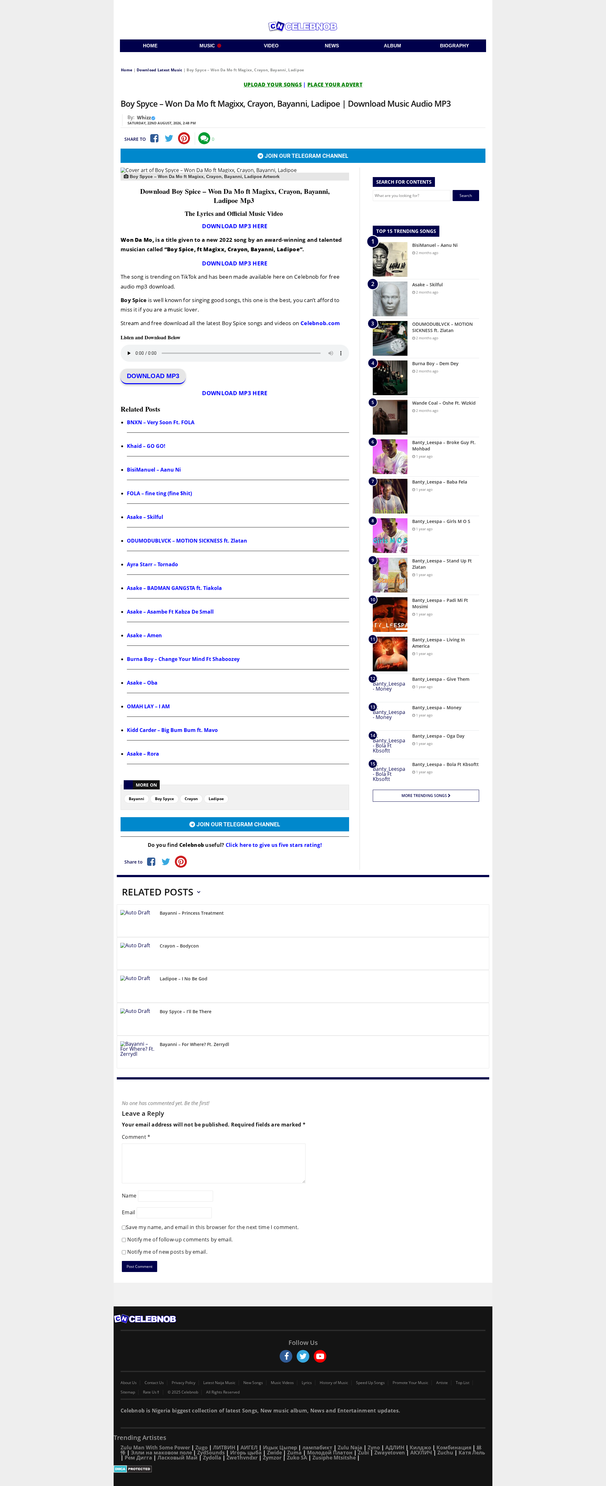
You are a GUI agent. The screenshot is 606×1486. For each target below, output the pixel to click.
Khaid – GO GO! (146, 446)
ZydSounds (211, 1452)
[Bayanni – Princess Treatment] (137, 922)
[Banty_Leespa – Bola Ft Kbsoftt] (390, 773)
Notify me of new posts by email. (167, 1251)
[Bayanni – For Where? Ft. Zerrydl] (137, 1053)
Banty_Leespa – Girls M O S (441, 521)
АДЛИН (394, 1447)
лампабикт (317, 1447)
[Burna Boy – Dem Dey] (390, 377)
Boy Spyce (164, 798)
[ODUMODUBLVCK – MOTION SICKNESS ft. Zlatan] (390, 338)
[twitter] (303, 1356)
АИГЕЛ (249, 1447)
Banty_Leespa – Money (436, 707)
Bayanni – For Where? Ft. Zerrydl (194, 1044)
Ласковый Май (177, 1457)
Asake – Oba (142, 682)
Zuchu (445, 1452)
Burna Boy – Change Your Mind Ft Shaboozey (183, 659)
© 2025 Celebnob (183, 1392)
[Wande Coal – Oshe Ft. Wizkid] (390, 417)
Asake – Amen (144, 635)
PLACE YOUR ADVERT (334, 84)
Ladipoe (216, 798)
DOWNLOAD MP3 (153, 375)
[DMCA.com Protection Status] (303, 1469)
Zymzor (272, 1457)
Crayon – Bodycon (179, 946)
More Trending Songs (424, 795)
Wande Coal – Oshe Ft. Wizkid (444, 403)
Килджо (420, 1447)
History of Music (334, 1382)
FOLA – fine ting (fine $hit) (159, 493)
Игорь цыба (246, 1452)
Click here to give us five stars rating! (273, 844)
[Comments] (204, 138)
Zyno (374, 1447)
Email (128, 1212)
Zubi (363, 1452)
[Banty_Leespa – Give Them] (390, 688)
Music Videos (282, 1382)
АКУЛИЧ (421, 1452)
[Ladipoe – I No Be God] (137, 987)
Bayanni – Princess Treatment (192, 913)
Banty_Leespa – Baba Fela (439, 482)
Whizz (144, 117)
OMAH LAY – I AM (148, 706)
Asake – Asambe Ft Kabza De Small (170, 611)
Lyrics (307, 1382)
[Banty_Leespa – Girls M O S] (390, 535)
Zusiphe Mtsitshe (334, 1457)
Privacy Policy (183, 1382)
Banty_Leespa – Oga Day (438, 736)
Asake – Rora (143, 753)
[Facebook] (154, 138)
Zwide (274, 1452)
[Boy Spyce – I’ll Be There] (137, 1020)
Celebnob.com (320, 323)
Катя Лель (472, 1452)
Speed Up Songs (370, 1382)
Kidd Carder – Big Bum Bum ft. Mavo (172, 730)
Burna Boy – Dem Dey (435, 363)
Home (126, 70)
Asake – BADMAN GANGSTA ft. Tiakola (174, 588)
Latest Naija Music (219, 1382)
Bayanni (136, 798)
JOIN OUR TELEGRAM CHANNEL (305, 155)
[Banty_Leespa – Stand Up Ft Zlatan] (390, 575)
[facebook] (286, 1356)
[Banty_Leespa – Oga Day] (390, 745)
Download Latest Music (159, 70)
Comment (136, 1136)
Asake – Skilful (145, 517)
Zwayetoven (389, 1452)
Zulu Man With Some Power (155, 1447)
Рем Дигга (138, 1457)
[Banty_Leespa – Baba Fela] (390, 496)
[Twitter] (169, 138)
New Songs (253, 1382)
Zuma (294, 1452)
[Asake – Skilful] (390, 299)
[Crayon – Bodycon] (137, 954)
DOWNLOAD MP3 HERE (234, 226)
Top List (462, 1382)
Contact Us (154, 1382)
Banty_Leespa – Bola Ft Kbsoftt (445, 764)
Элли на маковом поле (161, 1452)
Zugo (201, 1447)
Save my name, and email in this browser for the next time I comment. (212, 1227)
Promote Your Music (410, 1382)
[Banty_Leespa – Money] (390, 716)
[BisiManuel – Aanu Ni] (390, 259)
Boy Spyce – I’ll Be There (185, 1011)
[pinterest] (184, 138)
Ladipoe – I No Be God (183, 979)
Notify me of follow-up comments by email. (180, 1239)
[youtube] (320, 1356)
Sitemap (128, 1392)
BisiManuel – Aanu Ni (154, 469)
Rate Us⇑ (151, 1392)
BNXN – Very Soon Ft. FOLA (160, 422)
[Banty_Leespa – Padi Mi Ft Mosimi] (390, 614)
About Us (129, 1382)
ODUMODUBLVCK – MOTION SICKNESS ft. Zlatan (187, 540)
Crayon (191, 798)
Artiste (442, 1382)
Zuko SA (297, 1457)
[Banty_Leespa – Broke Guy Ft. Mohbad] (390, 456)
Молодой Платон (330, 1452)
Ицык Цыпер (280, 1447)
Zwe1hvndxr (242, 1457)
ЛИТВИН (224, 1447)
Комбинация (454, 1447)
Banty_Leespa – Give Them (440, 679)
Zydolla (212, 1457)
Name (129, 1195)
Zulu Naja (350, 1447)
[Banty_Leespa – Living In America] (390, 654)
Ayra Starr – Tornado (152, 564)
